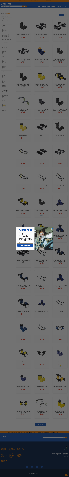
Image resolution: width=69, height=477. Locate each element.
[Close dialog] (51, 228)
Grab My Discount (25, 245)
